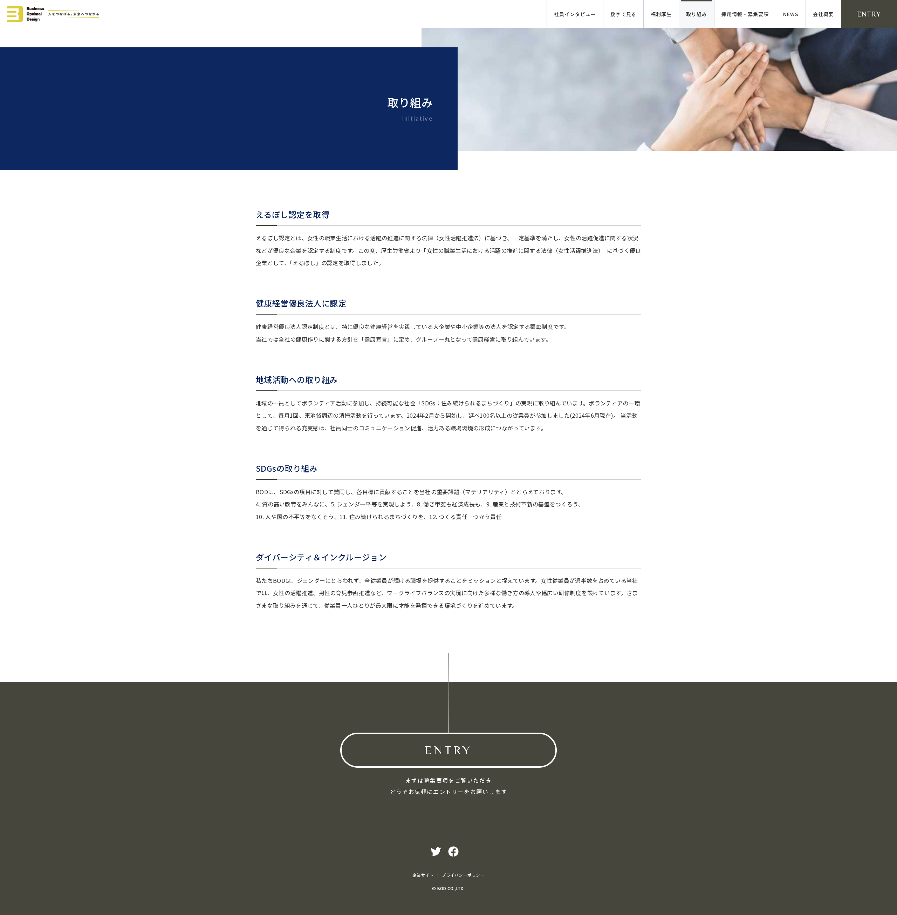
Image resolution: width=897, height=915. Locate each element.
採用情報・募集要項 (745, 14)
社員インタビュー (575, 14)
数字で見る (623, 14)
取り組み (696, 14)
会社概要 (823, 14)
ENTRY (869, 14)
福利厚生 (661, 14)
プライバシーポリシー (462, 875)
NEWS (791, 14)
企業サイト (423, 875)
